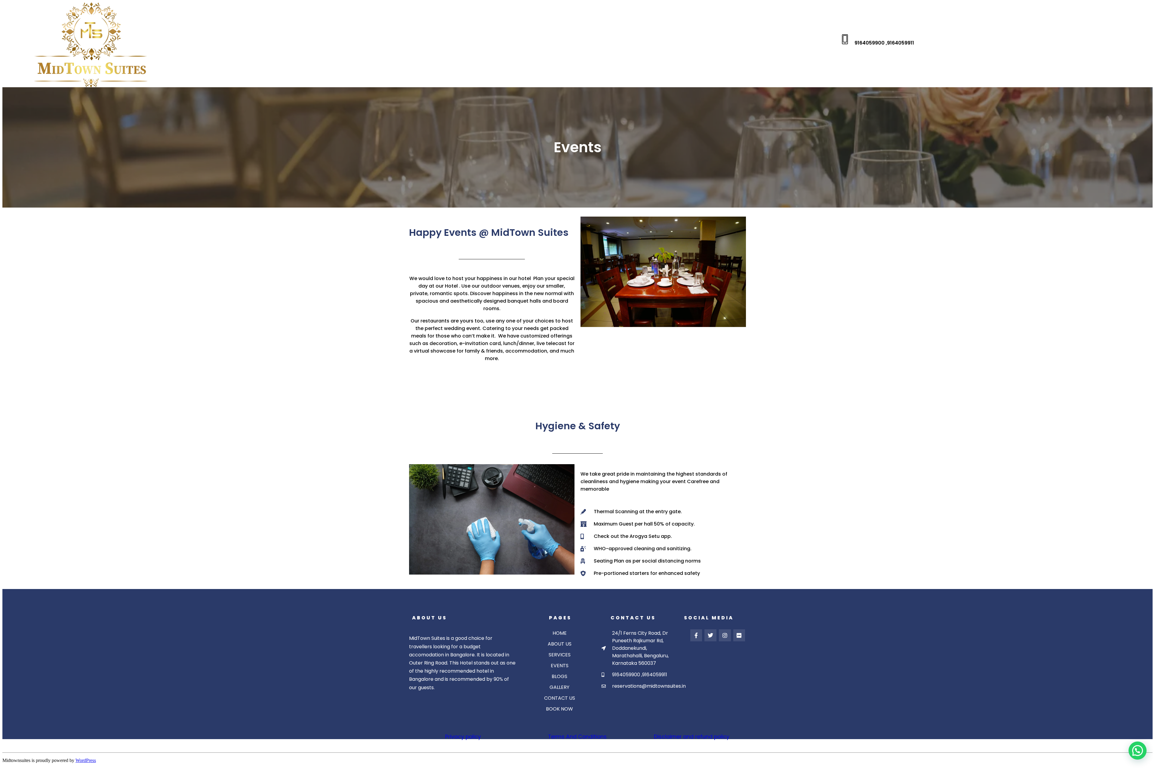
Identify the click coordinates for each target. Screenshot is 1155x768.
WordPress (85, 760)
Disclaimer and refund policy (691, 736)
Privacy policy (463, 736)
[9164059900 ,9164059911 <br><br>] (845, 39)
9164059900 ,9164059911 (884, 42)
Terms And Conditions (577, 736)
